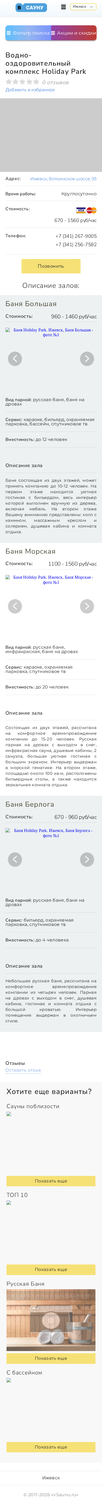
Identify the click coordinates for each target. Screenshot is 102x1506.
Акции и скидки (76, 33)
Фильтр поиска (31, 33)
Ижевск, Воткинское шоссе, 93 (63, 178)
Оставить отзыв (23, 1070)
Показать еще (51, 1181)
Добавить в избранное (30, 90)
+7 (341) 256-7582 (76, 244)
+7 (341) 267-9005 (76, 236)
